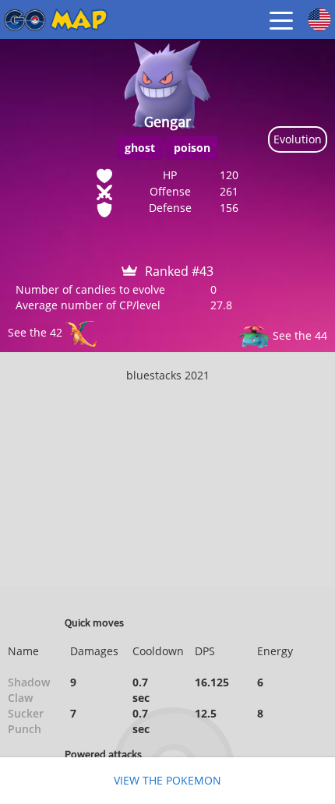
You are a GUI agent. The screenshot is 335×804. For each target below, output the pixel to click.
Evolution (297, 139)
